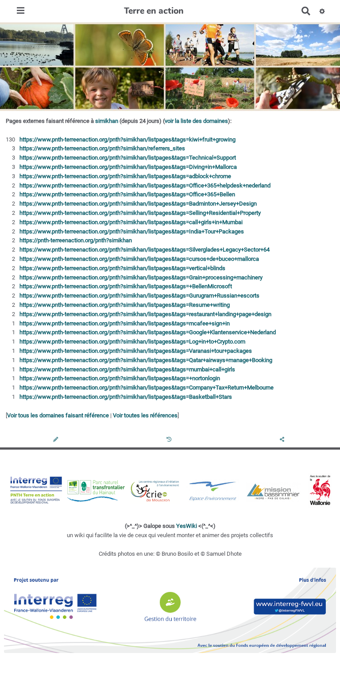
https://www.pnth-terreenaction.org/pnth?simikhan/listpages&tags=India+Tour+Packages (131, 231)
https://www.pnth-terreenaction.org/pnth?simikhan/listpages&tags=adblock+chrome (125, 176)
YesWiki (186, 526)
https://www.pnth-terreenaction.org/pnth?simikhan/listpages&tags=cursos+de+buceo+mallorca (139, 259)
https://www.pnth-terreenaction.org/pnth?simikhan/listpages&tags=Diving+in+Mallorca (128, 167)
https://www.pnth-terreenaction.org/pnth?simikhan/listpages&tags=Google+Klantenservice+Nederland (147, 332)
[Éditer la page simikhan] (56, 440)
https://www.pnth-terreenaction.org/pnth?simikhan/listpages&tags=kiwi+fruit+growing (127, 139)
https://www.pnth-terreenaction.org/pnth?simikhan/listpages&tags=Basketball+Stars (125, 396)
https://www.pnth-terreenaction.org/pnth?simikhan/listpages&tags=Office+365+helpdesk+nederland (144, 185)
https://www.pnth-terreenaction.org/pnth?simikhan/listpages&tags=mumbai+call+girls (127, 369)
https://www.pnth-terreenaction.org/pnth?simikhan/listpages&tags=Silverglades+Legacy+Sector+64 (144, 249)
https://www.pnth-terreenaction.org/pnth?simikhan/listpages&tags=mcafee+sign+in (124, 323)
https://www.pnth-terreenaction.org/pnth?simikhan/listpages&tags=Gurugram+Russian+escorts (139, 295)
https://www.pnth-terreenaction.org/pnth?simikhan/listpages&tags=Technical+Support (127, 157)
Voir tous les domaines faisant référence (58, 415)
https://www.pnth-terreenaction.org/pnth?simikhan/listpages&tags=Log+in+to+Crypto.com (132, 341)
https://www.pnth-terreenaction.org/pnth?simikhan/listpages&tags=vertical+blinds (122, 268)
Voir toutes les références (145, 415)
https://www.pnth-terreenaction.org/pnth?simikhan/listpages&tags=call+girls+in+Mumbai (131, 222)
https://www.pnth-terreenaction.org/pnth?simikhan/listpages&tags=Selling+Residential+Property (140, 213)
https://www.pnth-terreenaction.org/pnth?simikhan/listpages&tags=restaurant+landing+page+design (145, 314)
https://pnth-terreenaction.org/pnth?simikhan (75, 240)
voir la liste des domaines (196, 121)
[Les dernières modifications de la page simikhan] (170, 440)
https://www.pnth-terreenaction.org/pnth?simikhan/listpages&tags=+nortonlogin (119, 378)
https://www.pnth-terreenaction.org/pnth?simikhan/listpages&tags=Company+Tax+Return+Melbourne (146, 387)
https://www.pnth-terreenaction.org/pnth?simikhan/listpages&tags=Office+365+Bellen (127, 194)
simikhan (106, 121)
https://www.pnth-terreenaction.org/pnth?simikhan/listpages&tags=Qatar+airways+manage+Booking (145, 360)
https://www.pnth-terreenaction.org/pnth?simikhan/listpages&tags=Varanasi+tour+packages (135, 350)
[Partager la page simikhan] (283, 440)
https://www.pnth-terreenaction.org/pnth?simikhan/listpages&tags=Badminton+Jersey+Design (138, 203)
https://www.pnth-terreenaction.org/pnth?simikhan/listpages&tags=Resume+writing (124, 305)
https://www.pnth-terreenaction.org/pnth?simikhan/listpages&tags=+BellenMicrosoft (125, 286)
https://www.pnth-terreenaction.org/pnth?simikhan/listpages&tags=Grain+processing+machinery (141, 277)
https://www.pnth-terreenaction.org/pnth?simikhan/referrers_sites (102, 148)
